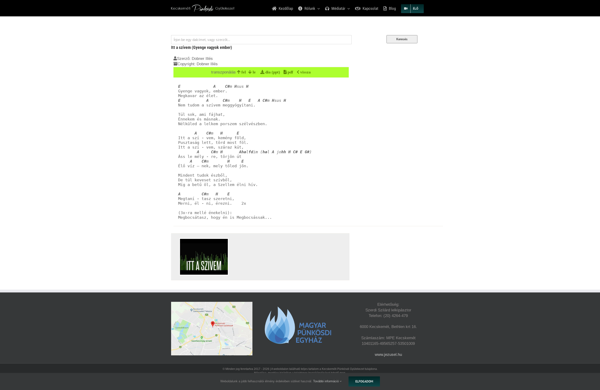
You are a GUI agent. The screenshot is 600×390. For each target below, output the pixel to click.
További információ (326, 381)
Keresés (402, 39)
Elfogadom (364, 381)
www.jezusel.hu (388, 354)
